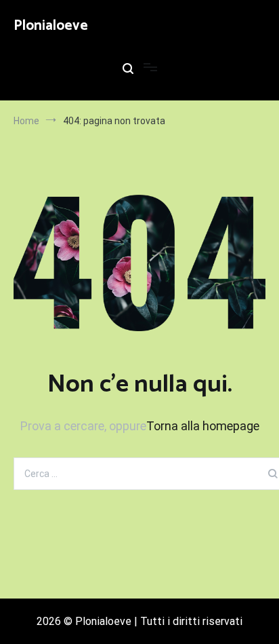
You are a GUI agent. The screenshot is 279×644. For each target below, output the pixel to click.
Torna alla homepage (202, 426)
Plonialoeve (51, 25)
